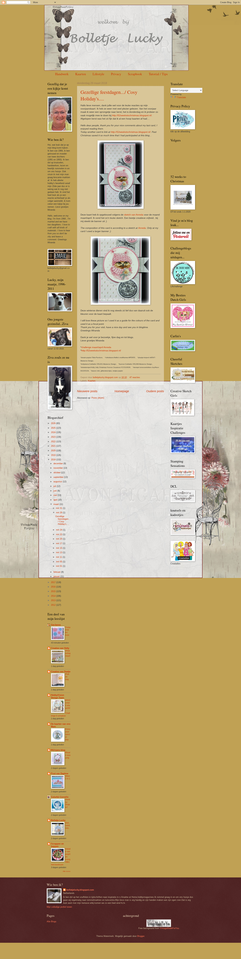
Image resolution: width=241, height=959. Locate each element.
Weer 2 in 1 (67, 777)
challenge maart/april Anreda (96, 347)
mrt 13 (59, 552)
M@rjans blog (58, 750)
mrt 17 (59, 543)
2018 (53, 459)
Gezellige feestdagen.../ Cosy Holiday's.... (62, 520)
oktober (57, 472)
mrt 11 (59, 557)
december (58, 463)
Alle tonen (66, 871)
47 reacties (135, 377)
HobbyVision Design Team (57, 696)
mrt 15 (59, 548)
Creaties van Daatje (60, 671)
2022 (53, 441)
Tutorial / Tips (158, 74)
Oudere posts (155, 391)
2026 (53, 423)
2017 (53, 582)
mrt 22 (59, 534)
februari (57, 572)
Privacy (116, 74)
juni (55, 491)
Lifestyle (98, 74)
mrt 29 (59, 512)
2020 (53, 450)
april (55, 500)
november (58, 468)
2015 (53, 591)
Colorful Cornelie (59, 797)
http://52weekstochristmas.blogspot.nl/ (132, 115)
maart (56, 504)
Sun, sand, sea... (67, 825)
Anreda (142, 228)
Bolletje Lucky (58, 820)
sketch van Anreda (133, 214)
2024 (53, 432)
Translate (181, 97)
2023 (53, 437)
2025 (53, 428)
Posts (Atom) (97, 398)
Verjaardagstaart (67, 653)
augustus (58, 481)
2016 (53, 587)
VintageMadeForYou (169, 928)
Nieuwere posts (87, 391)
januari (56, 576)
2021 (53, 446)
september (58, 477)
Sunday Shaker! (67, 803)
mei (55, 495)
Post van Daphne (59, 773)
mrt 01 (59, 566)
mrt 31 (59, 508)
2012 (53, 605)
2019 (53, 455)
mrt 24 (59, 530)
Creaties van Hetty (60, 648)
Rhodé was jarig (67, 755)
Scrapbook (135, 74)
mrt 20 (59, 539)
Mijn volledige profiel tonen (59, 907)
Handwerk (62, 74)
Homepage (122, 391)
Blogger (140, 936)
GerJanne (56, 625)
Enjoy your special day (67, 734)
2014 (53, 596)
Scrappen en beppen (57, 845)
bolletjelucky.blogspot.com (106, 377)
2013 (53, 600)
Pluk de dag (67, 677)
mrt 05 (59, 561)
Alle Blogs (51, 921)
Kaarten (80, 74)
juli (55, 486)
